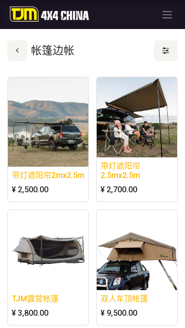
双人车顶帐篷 (124, 298)
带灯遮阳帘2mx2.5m (48, 175)
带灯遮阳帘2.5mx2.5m (120, 170)
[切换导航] (167, 14)
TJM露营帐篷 (35, 298)
